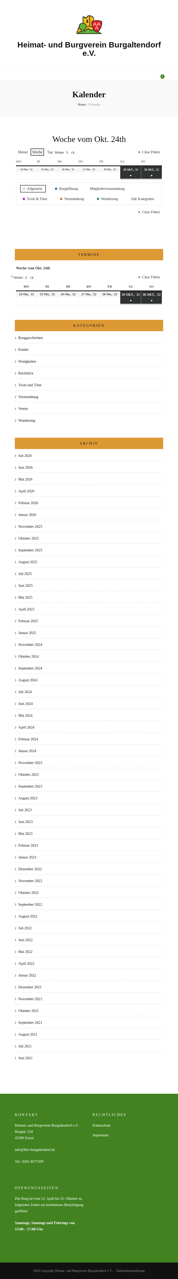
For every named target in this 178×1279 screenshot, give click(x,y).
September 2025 (30, 550)
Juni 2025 (25, 586)
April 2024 (26, 727)
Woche (37, 152)
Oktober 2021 (28, 1011)
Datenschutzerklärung (130, 1271)
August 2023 (27, 798)
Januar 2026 (27, 515)
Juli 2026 (25, 456)
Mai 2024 (25, 715)
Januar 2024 (27, 751)
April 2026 (26, 491)
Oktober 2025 (28, 538)
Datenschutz (101, 1125)
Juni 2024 (25, 704)
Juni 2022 (25, 940)
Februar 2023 (28, 845)
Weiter (59, 152)
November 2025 (30, 526)
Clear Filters (151, 152)
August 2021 (27, 1034)
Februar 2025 (28, 621)
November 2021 (30, 999)
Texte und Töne (29, 385)
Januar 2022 (27, 975)
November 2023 (30, 763)
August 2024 (27, 680)
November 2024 (30, 645)
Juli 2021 (25, 1046)
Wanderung (26, 420)
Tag (50, 152)
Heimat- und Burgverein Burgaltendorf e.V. (89, 48)
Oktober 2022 (28, 893)
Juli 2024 (25, 692)
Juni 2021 (25, 1058)
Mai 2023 (25, 834)
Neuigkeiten (27, 361)
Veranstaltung (28, 397)
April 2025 (26, 609)
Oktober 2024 (28, 656)
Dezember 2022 (30, 869)
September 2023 (30, 786)
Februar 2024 (28, 739)
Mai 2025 (25, 597)
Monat (23, 152)
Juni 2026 (25, 467)
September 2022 (30, 904)
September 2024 (30, 668)
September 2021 (30, 1022)
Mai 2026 (25, 479)
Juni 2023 (25, 822)
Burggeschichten (30, 338)
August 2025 (27, 562)
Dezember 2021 (30, 987)
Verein (23, 409)
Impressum (100, 1135)
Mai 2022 (25, 952)
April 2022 (26, 963)
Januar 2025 (27, 633)
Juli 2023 (25, 810)
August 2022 (27, 916)
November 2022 (30, 881)
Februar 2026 (28, 503)
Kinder (23, 350)
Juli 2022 (25, 928)
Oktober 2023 (28, 774)
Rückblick (25, 373)
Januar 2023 (27, 857)
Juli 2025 (25, 574)
